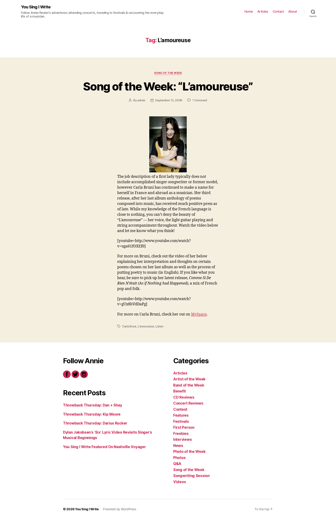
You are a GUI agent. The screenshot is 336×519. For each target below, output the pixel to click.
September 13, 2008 (168, 100)
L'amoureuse (146, 326)
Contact (278, 11)
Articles (262, 11)
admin (141, 100)
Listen (159, 326)
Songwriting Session (191, 476)
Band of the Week (188, 385)
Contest (180, 409)
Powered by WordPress (119, 509)
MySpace (199, 314)
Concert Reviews (188, 403)
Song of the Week (168, 73)
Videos (179, 482)
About (292, 11)
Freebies (181, 433)
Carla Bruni (129, 326)
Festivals (181, 421)
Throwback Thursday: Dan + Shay (92, 405)
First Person (183, 427)
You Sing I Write (36, 7)
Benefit (179, 391)
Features (181, 415)
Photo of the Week (189, 451)
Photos (179, 457)
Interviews (182, 439)
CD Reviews (183, 397)
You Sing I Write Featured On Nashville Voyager (104, 447)
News (178, 445)
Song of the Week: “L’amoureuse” (168, 86)
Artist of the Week (189, 379)
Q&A (177, 463)
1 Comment (199, 100)
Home (248, 11)
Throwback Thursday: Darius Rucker (95, 423)
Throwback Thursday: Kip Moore (92, 414)
